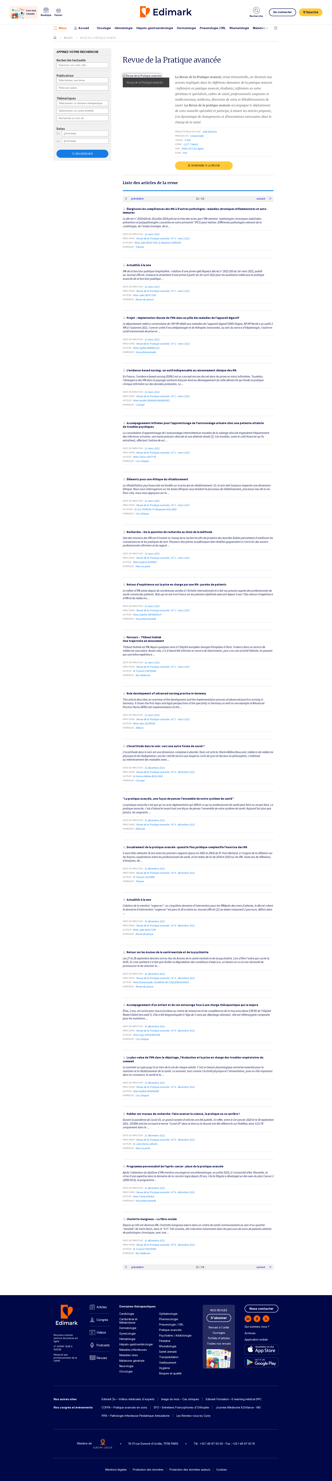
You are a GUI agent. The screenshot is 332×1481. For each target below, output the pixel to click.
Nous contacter (261, 1309)
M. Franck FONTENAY (144, 671)
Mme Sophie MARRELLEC (146, 348)
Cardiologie (126, 1313)
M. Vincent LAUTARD (144, 877)
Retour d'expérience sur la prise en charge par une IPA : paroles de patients (176, 584)
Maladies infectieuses (268, 28)
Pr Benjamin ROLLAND (164, 509)
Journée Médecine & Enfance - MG (238, 1407)
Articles (101, 1307)
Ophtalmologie (168, 1313)
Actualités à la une (139, 265)
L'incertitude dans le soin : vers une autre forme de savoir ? (166, 746)
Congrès (102, 1320)
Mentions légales (116, 1469)
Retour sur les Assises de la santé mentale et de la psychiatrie (167, 952)
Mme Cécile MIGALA (143, 1196)
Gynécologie (127, 1333)
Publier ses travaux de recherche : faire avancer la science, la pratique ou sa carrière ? (183, 1114)
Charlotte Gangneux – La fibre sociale (152, 1219)
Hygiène (164, 1368)
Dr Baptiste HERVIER (169, 242)
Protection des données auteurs (189, 1469)
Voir (185, 153)
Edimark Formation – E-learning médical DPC (233, 1399)
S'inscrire (310, 12)
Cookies (221, 1469)
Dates (60, 128)
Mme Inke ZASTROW (144, 723)
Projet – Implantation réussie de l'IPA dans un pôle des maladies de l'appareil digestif (183, 318)
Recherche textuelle (71, 60)
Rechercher (84, 153)
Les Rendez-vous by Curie (193, 1415)
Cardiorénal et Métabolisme (128, 1320)
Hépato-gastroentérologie (154, 28)
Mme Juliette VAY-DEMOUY (147, 614)
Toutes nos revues (219, 1343)
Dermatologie (186, 28)
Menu (62, 28)
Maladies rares (128, 1355)
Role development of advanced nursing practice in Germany (166, 693)
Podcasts (103, 1345)
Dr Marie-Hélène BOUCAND (148, 776)
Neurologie (126, 1366)
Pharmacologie (168, 1319)
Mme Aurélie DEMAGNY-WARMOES (151, 400)
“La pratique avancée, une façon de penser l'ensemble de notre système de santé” (178, 798)
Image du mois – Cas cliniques (180, 1399)
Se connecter (282, 12)
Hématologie (124, 28)
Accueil (83, 28)
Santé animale (168, 1351)
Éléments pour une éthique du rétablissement (157, 479)
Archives (250, 1333)
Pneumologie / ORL (213, 28)
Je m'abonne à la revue (204, 165)
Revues (68, 37)
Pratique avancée (170, 1329)
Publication (64, 75)
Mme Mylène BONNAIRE (146, 1091)
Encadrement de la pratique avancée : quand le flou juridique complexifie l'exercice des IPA (187, 847)
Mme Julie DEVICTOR (145, 242)
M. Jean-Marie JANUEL (145, 1144)
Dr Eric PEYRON (142, 509)
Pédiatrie (164, 1340)
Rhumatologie (239, 28)
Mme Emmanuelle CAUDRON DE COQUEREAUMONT (161, 982)
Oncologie (104, 28)
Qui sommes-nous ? (257, 1326)
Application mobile (256, 1339)
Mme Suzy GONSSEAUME (146, 1035)
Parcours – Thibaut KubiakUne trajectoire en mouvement (143, 639)
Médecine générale (131, 1360)
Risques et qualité (170, 1373)
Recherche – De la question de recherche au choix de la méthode (169, 532)
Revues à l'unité (219, 1327)
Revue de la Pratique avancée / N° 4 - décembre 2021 (166, 772)
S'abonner (219, 1318)
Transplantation (168, 1357)
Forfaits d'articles (219, 1338)
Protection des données (148, 1469)
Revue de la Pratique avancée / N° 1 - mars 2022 (163, 238)
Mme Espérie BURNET (145, 562)
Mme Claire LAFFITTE (144, 457)
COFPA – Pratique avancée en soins (124, 1407)
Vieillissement (167, 1362)
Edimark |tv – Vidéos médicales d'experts (128, 1399)
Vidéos (101, 1332)
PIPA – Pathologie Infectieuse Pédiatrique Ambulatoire (136, 1415)
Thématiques (66, 98)
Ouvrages (219, 1332)
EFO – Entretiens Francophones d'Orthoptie (181, 1407)
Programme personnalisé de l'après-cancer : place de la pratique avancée (175, 1166)
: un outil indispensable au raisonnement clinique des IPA (182, 370)
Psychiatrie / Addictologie (175, 1335)
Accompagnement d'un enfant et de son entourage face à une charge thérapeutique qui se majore (192, 1005)
